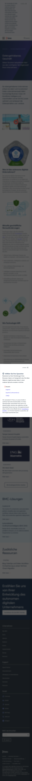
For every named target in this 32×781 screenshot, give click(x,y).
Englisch (8, 389)
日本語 (7, 395)
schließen (24, 367)
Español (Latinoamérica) (12, 392)
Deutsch (8, 386)
